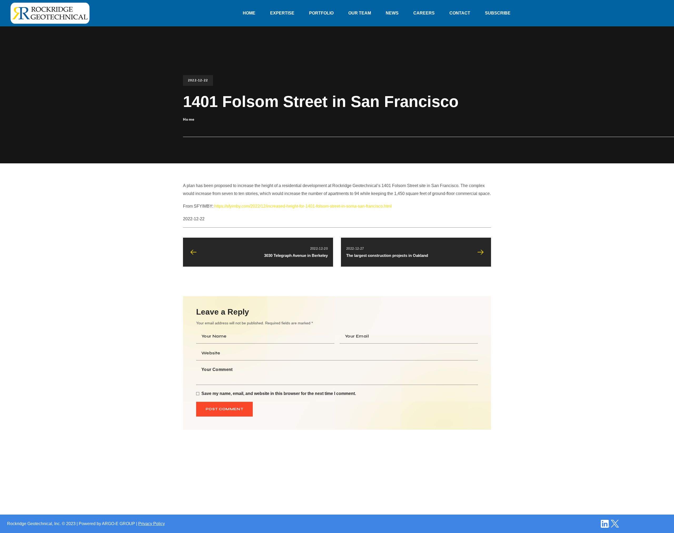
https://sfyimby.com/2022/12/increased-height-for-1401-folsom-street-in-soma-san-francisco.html (303, 206)
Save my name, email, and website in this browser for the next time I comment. (278, 393)
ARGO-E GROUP (118, 523)
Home (189, 119)
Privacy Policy (151, 523)
